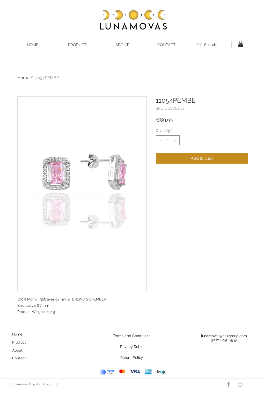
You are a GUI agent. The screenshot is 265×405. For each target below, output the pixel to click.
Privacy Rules (131, 347)
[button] (240, 44)
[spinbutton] (167, 140)
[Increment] (175, 140)
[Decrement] (160, 140)
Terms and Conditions (132, 336)
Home (23, 77)
